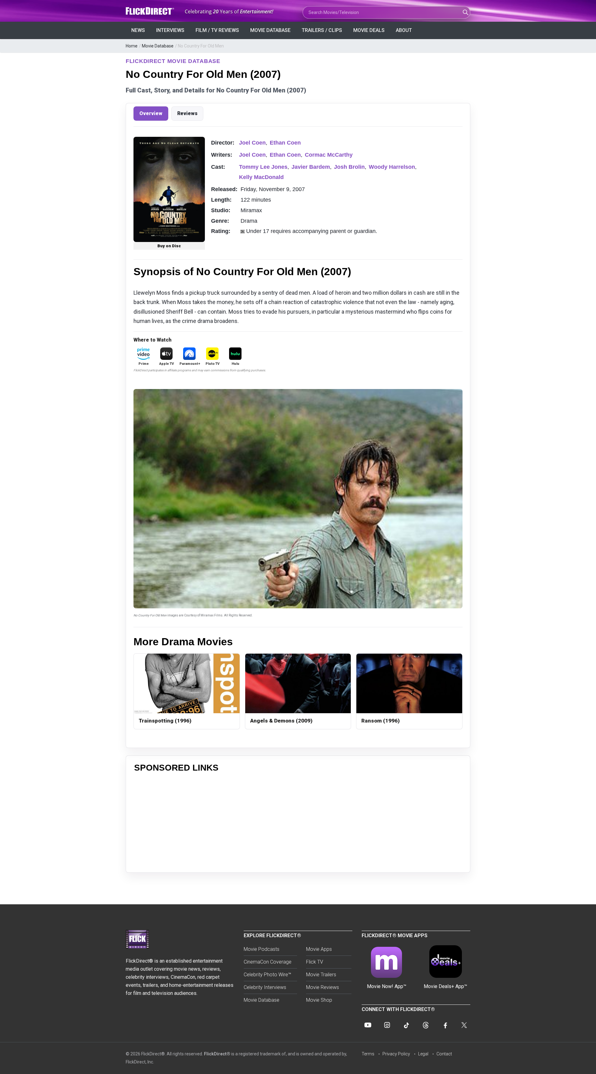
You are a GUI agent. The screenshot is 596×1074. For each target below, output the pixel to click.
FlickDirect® (217, 1053)
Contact (444, 1053)
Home (132, 45)
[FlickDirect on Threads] (425, 1025)
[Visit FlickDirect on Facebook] (445, 1025)
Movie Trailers (321, 975)
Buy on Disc (169, 246)
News (138, 30)
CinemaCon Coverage (267, 962)
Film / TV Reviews (217, 30)
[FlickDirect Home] (150, 11)
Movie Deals (369, 30)
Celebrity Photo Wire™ (267, 975)
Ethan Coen (285, 143)
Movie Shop (319, 1000)
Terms (368, 1053)
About (404, 30)
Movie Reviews (322, 987)
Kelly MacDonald (261, 177)
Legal (423, 1053)
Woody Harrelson (392, 167)
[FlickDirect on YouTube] (368, 1025)
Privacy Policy (396, 1053)
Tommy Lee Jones (263, 167)
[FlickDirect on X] (464, 1025)
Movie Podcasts (261, 949)
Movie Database (270, 30)
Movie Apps (319, 949)
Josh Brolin (349, 167)
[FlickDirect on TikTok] (406, 1025)
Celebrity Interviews (265, 987)
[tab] (150, 113)
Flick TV (314, 962)
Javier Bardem (310, 167)
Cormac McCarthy (329, 155)
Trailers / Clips (322, 30)
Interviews (170, 30)
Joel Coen (252, 143)
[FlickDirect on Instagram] (387, 1025)
